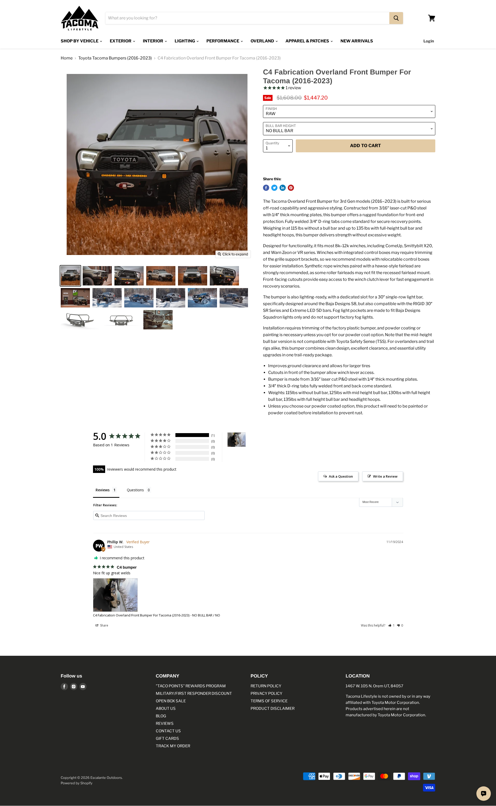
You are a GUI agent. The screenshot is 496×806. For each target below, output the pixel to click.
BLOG (161, 716)
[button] (391, 625)
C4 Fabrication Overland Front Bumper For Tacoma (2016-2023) (141, 615)
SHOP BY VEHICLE (80, 41)
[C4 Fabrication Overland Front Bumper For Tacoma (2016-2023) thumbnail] (70, 276)
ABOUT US (166, 708)
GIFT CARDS (167, 738)
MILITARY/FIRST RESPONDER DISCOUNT (194, 693)
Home (67, 58)
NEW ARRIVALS (356, 41)
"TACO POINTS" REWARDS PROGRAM (191, 686)
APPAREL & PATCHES (307, 41)
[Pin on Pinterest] (291, 188)
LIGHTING (185, 41)
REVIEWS (165, 723)
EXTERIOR (121, 41)
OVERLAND (263, 41)
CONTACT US (168, 731)
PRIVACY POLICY (266, 693)
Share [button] (103, 625)
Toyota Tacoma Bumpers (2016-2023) (115, 58)
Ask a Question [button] (341, 476)
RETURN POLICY (266, 686)
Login (428, 41)
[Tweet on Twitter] (274, 188)
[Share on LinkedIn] (283, 188)
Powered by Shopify (76, 783)
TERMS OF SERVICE (269, 701)
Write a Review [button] (385, 476)
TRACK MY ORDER (173, 746)
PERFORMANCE (223, 41)
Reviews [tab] (103, 489)
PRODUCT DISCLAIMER (273, 708)
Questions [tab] (135, 489)
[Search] (396, 18)
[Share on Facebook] (266, 188)
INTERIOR (153, 41)
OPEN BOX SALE (171, 701)
